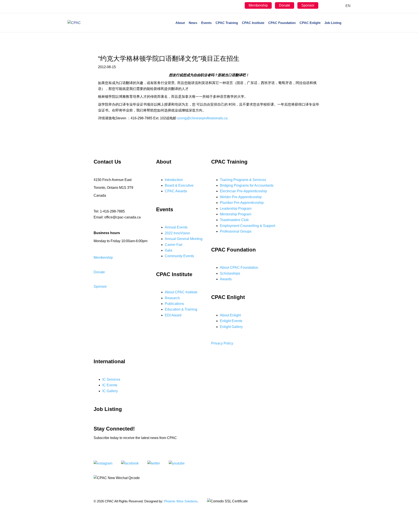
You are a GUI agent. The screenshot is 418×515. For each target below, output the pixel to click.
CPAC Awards (176, 191)
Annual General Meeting (183, 239)
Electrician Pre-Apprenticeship (243, 191)
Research (172, 298)
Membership (258, 5)
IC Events (109, 385)
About (180, 23)
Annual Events (176, 227)
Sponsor (307, 5)
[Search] (347, 23)
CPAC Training (227, 23)
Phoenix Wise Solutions (180, 501)
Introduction (174, 180)
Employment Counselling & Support (247, 226)
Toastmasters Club (234, 220)
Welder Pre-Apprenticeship (241, 197)
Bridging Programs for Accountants (246, 185)
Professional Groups (235, 231)
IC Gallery (110, 391)
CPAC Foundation (282, 23)
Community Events (179, 256)
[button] (103, 257)
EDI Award (173, 315)
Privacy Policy (222, 343)
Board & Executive (179, 185)
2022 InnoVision (177, 233)
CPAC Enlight (310, 23)
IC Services (111, 379)
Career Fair (173, 245)
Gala (168, 250)
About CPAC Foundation (239, 267)
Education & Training (181, 309)
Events (206, 23)
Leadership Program (235, 208)
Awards (226, 279)
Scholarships (230, 273)
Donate (284, 5)
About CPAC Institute (181, 292)
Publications (174, 304)
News (193, 23)
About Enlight (230, 315)
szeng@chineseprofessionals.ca (202, 118)
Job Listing (332, 23)
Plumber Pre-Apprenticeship (242, 202)
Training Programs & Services (243, 180)
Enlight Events (231, 321)
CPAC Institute (253, 23)
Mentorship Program (235, 214)
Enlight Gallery (231, 327)
